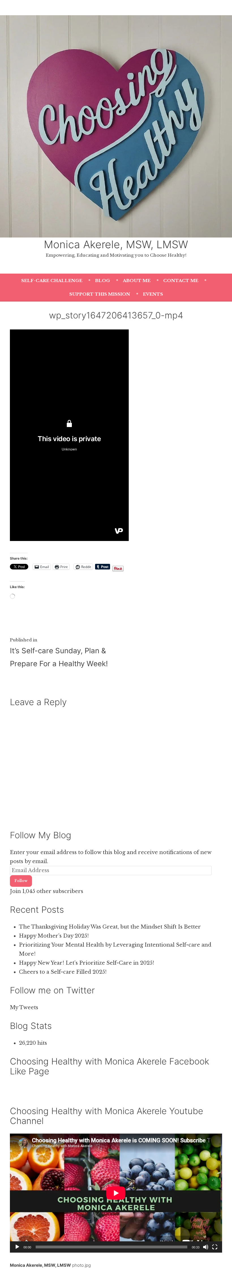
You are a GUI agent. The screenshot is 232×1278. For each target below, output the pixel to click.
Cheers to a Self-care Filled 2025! (63, 972)
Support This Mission (99, 294)
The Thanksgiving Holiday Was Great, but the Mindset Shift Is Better (110, 927)
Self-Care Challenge (51, 280)
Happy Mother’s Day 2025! (54, 936)
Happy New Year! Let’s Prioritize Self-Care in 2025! (86, 963)
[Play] (17, 1247)
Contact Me (180, 280)
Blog (102, 280)
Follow (20, 881)
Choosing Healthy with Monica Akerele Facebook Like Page (109, 1066)
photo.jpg (81, 1265)
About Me (137, 280)
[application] (116, 1193)
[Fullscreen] (215, 1247)
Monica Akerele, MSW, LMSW (116, 244)
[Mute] (206, 1247)
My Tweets (24, 1007)
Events (153, 294)
